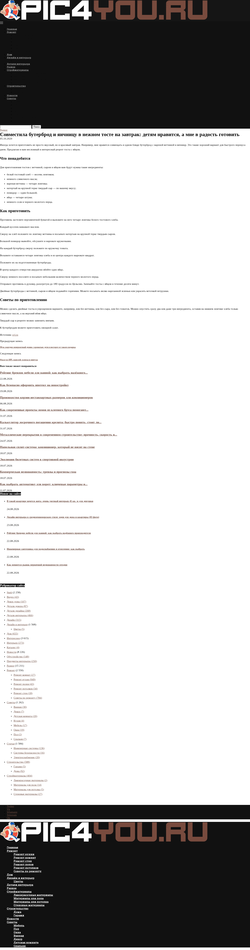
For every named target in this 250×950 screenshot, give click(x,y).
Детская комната (25, 117)
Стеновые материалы (28, 82)
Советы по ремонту (26, 51)
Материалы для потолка (30, 79)
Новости (12, 95)
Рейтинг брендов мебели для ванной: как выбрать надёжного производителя (49, 533)
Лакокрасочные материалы (32, 73)
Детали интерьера (18, 63)
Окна (17, 108)
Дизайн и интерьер (19, 57)
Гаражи (18, 92)
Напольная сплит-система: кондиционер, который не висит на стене (47, 447)
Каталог (13, 647)
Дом (9, 54)
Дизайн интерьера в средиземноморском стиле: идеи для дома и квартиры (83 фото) (53, 517)
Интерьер (15, 642)
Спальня (19, 121)
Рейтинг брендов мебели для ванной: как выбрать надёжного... (44, 372)
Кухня (19, 720)
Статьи (11, 743)
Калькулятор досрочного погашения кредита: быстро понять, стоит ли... (51, 422)
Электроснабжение (27, 757)
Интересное (13, 638)
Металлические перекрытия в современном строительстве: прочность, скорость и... (58, 434)
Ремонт (11, 32)
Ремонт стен (22, 41)
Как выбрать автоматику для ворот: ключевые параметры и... (44, 484)
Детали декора (17, 606)
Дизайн (14, 620)
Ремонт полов (23, 44)
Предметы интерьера (22, 661)
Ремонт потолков (25, 48)
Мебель (18, 101)
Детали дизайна (19, 610)
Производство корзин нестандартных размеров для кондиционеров (46, 397)
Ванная (18, 111)
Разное (11, 66)
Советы (11, 98)
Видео (13, 597)
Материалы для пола (28, 76)
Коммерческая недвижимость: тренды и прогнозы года (38, 471)
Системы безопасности (29, 752)
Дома (17, 89)
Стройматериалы (18, 69)
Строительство (16, 85)
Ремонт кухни (23, 35)
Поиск (37, 127)
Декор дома (16, 601)
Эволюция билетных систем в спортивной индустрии (37, 459)
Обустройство (18, 656)
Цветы (18, 60)
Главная (12, 29)
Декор (17, 114)
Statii (9, 592)
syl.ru (15, 334)
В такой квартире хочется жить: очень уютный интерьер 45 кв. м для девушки (50, 501)
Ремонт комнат (24, 38)
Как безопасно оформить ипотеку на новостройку (34, 385)
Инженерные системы (29, 748)
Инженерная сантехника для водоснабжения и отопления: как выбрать (46, 549)
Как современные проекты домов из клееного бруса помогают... (44, 410)
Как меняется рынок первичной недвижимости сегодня (37, 565)
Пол (16, 104)
